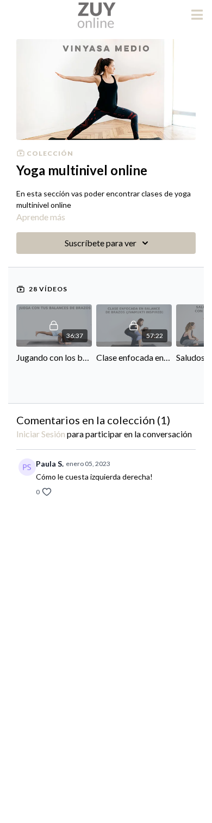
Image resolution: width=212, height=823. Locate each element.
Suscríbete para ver (100, 243)
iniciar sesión (40, 434)
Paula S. (50, 463)
